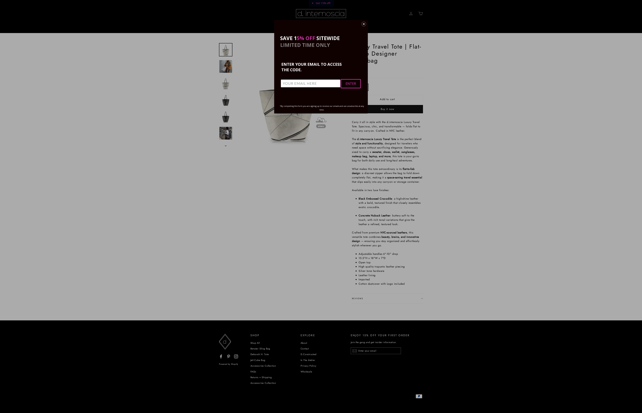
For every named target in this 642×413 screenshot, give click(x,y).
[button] (364, 24)
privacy (321, 126)
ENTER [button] (351, 83)
